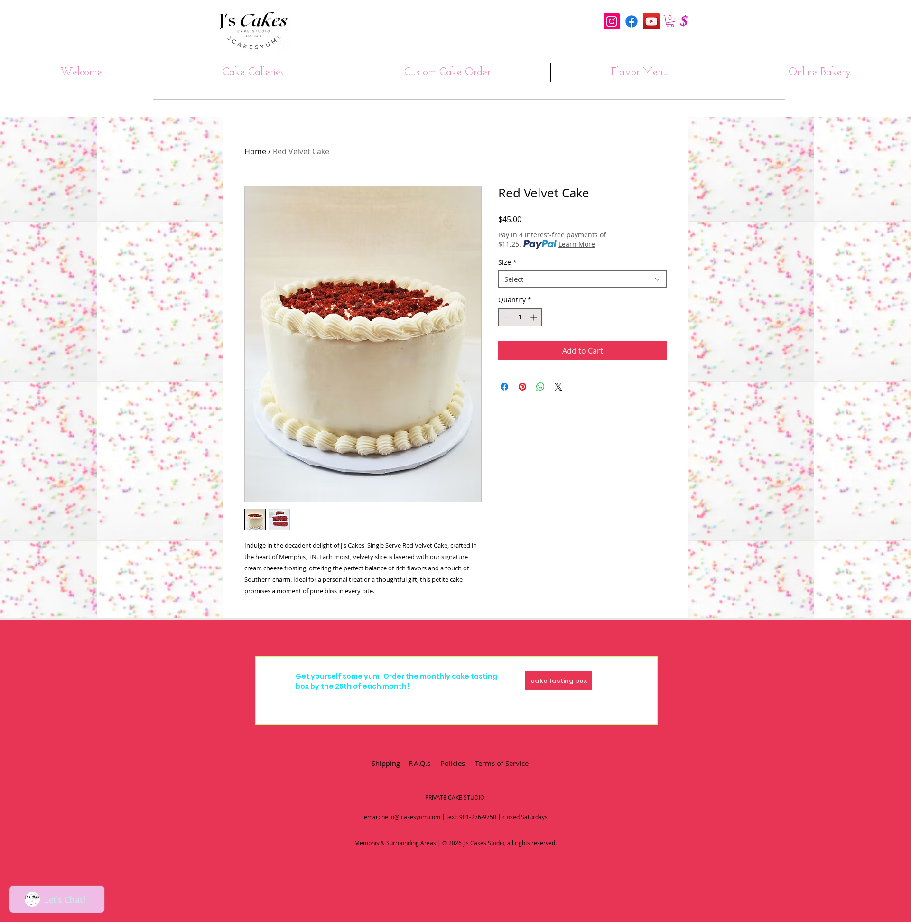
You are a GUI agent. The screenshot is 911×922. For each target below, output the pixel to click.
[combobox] (582, 279)
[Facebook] (631, 21)
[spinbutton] (520, 317)
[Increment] (534, 317)
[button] (670, 21)
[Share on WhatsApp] (540, 386)
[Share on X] (558, 386)
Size (507, 263)
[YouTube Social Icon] (651, 21)
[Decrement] (505, 317)
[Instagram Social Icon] (612, 21)
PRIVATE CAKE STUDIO (454, 797)
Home (255, 151)
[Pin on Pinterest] (522, 386)
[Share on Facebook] (504, 386)
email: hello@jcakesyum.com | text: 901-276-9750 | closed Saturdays (456, 816)
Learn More (576, 244)
